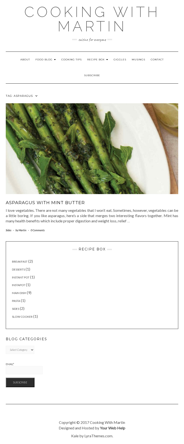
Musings (138, 59)
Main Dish (19, 293)
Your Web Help (112, 428)
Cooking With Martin (92, 19)
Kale (75, 435)
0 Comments (38, 230)
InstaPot (18, 285)
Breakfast (20, 261)
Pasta (16, 301)
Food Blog (44, 59)
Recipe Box (96, 59)
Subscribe (92, 75)
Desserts (18, 269)
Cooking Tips (71, 59)
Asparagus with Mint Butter (45, 202)
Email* (10, 364)
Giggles (120, 59)
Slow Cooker (22, 316)
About (25, 59)
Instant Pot (20, 277)
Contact (157, 59)
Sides (8, 230)
